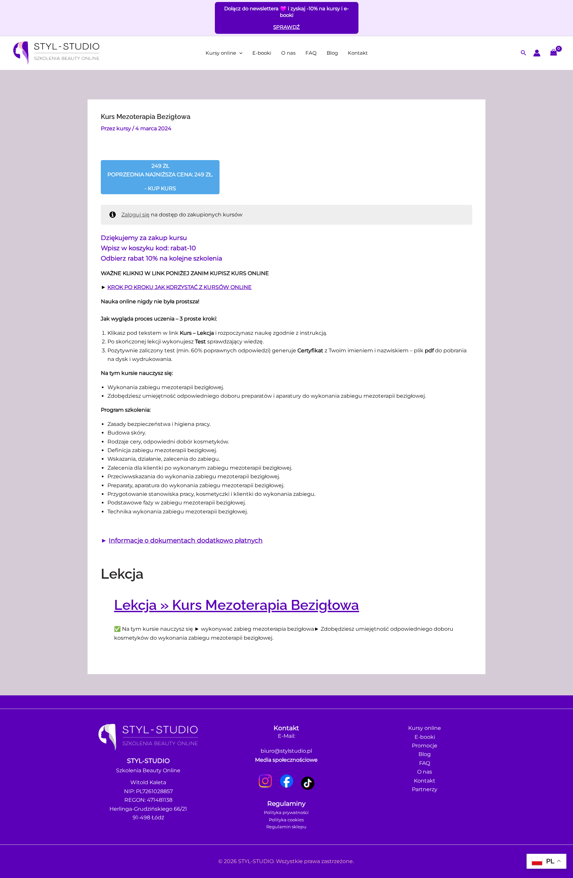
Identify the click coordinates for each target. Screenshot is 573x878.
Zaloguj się (135, 214)
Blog (332, 53)
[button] (239, 53)
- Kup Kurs (160, 177)
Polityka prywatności (286, 812)
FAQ (311, 53)
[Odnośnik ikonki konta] (537, 53)
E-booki (261, 53)
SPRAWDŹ (286, 27)
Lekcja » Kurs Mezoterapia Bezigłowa (236, 605)
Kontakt (358, 53)
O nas (288, 53)
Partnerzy (424, 789)
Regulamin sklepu (286, 826)
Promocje (424, 745)
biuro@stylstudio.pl (286, 751)
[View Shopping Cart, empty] (553, 53)
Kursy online (221, 53)
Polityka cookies (286, 819)
